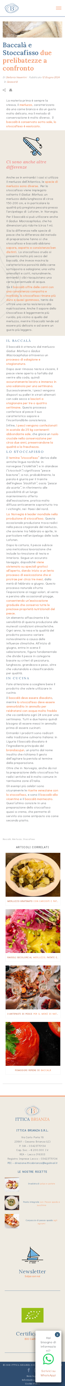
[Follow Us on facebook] (29, 1371)
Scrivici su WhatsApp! (48, 1373)
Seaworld (12, 81)
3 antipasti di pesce (33, 1013)
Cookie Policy (32, 1383)
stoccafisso (29, 839)
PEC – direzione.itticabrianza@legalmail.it (33, 1162)
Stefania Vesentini (16, 77)
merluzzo (17, 839)
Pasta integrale (41, 1203)
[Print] (12, 90)
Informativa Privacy (32, 1379)
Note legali (32, 1376)
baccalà (7, 839)
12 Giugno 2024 (51, 77)
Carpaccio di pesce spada (41, 1222)
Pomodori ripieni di (33, 1070)
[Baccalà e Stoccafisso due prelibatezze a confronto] (32, 29)
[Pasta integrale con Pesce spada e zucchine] (12, 1203)
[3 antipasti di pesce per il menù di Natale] (33, 987)
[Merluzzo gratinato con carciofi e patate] (33, 875)
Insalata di (41, 1183)
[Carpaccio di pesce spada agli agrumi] (12, 1221)
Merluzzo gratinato (33, 901)
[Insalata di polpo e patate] (12, 1184)
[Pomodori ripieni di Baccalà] (33, 1044)
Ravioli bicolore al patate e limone (33, 957)
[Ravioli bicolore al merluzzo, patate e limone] (33, 931)
